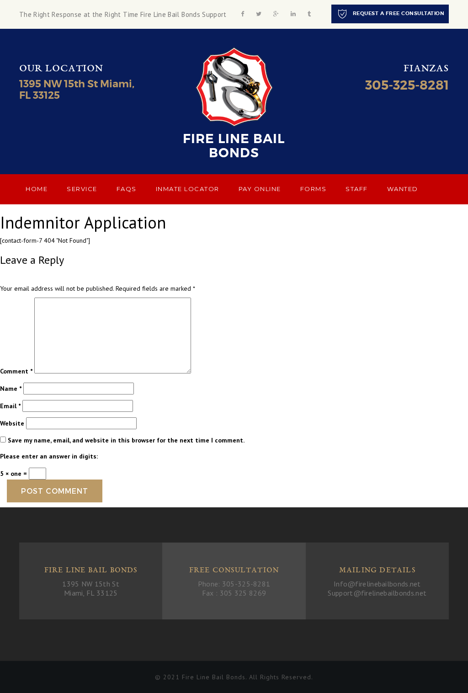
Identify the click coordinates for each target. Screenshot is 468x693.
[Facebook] (242, 14)
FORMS (313, 188)
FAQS (127, 188)
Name (10, 388)
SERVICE (82, 188)
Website (12, 423)
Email (10, 406)
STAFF (357, 188)
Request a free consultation (397, 13)
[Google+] (276, 14)
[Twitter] (258, 14)
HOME (37, 188)
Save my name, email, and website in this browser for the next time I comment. (126, 440)
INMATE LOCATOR (187, 188)
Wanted (402, 188)
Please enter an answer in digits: (49, 456)
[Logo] (234, 86)
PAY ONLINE (260, 188)
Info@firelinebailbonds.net (377, 583)
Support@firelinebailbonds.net (377, 592)
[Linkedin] (293, 14)
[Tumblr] (309, 14)
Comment (16, 371)
